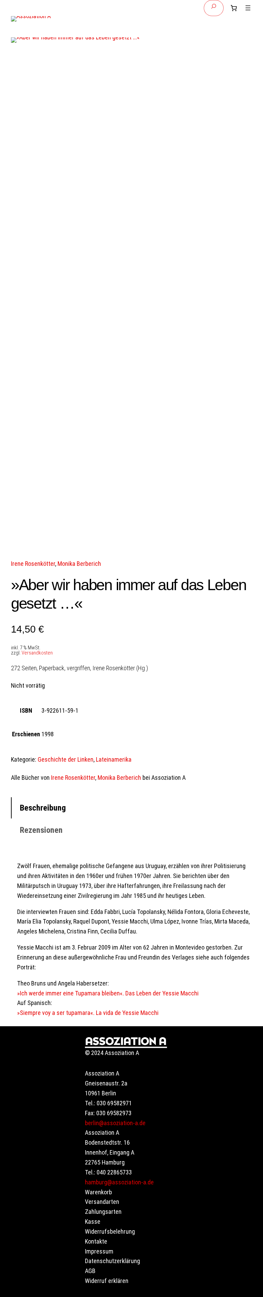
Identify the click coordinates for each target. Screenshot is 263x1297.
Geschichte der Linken (65, 759)
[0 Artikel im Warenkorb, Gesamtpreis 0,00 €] (233, 8)
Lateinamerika (114, 759)
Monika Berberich (79, 563)
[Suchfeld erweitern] (214, 8)
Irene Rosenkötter (33, 563)
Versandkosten (37, 653)
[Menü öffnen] (248, 8)
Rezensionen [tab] (41, 830)
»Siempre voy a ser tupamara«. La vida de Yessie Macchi (88, 1012)
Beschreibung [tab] (43, 808)
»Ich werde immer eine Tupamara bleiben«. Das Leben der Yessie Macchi (108, 993)
